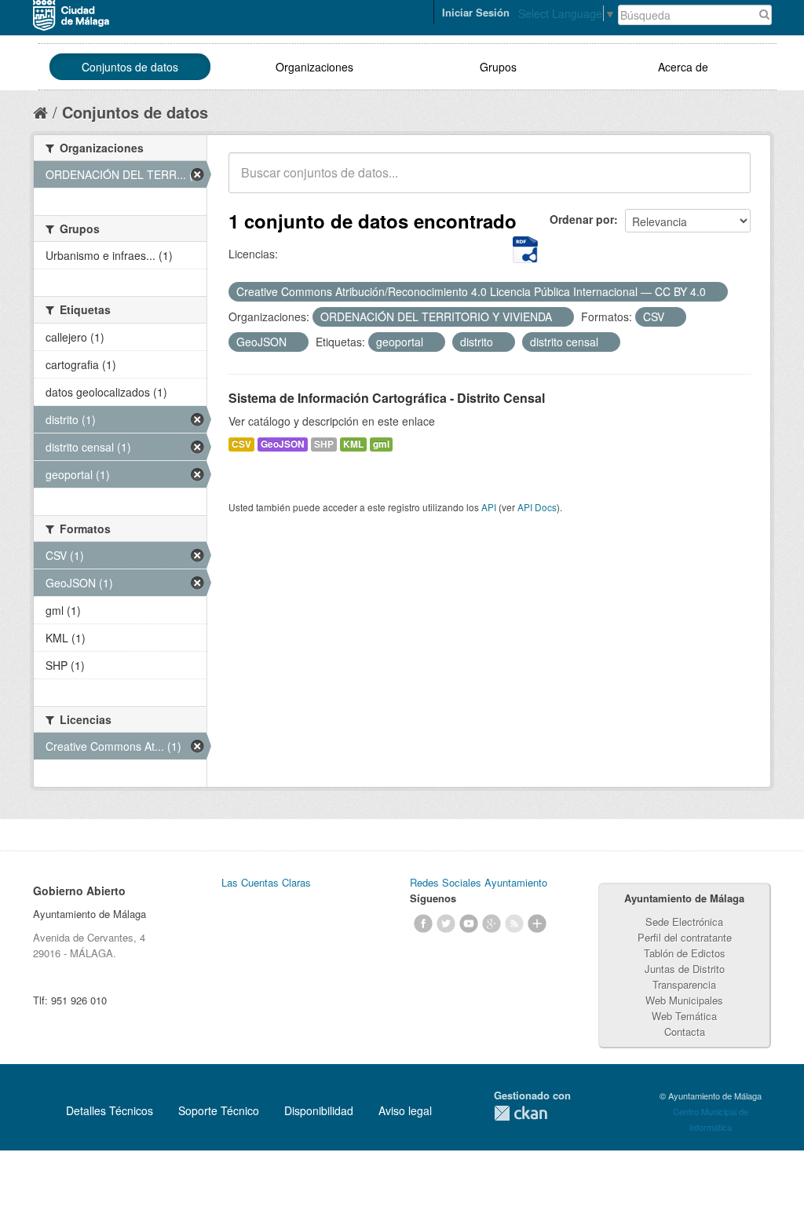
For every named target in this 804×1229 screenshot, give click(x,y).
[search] (728, 181)
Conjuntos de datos (130, 67)
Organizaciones (314, 67)
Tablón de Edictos (684, 953)
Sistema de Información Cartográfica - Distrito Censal (386, 398)
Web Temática (684, 1015)
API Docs (537, 507)
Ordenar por (582, 219)
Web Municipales (684, 1000)
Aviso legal (405, 1110)
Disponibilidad (318, 1110)
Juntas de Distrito (685, 968)
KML (353, 444)
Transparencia (684, 984)
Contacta (684, 1031)
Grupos (498, 67)
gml (381, 444)
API (488, 507)
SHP (324, 444)
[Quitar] (714, 292)
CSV (241, 444)
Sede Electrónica (684, 921)
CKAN (520, 1113)
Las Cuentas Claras (266, 882)
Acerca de (683, 67)
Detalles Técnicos (109, 1110)
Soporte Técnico (218, 1110)
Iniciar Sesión (476, 12)
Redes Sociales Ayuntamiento (478, 882)
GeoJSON (283, 444)
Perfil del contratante (685, 937)
